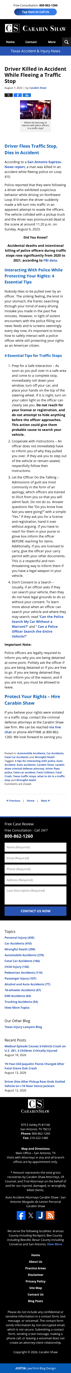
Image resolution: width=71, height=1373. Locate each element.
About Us (35, 1262)
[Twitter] (30, 1215)
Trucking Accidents (21, 1002)
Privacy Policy (36, 1281)
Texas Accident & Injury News (35, 28)
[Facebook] (21, 1215)
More (52, 42)
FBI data (50, 260)
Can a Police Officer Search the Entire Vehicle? (35, 631)
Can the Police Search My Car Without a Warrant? (38, 621)
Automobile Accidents (31, 753)
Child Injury (17, 967)
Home (10, 42)
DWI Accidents (18, 996)
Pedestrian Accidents (23, 973)
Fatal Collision (45, 772)
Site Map (35, 1288)
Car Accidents (55, 753)
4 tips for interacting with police (35, 761)
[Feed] (50, 1215)
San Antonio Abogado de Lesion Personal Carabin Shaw (38, 1201)
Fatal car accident (24, 772)
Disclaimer (35, 1275)
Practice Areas (35, 1268)
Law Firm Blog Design (35, 1368)
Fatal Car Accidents (17, 757)
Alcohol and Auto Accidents (27, 984)
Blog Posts (35, 1301)
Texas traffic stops (24, 776)
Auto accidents (26, 764)
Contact (31, 42)
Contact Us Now (35, 911)
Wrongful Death (45, 757)
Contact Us (36, 1294)
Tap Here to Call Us (35, 12)
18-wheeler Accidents (23, 990)
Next (45, 800)
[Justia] (40, 1215)
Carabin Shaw (45, 764)
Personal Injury (19, 938)
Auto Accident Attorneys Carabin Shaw (31, 1197)
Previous (13, 800)
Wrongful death (26, 780)
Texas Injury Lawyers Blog (23, 1027)
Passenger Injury (20, 978)
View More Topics (17, 1008)
